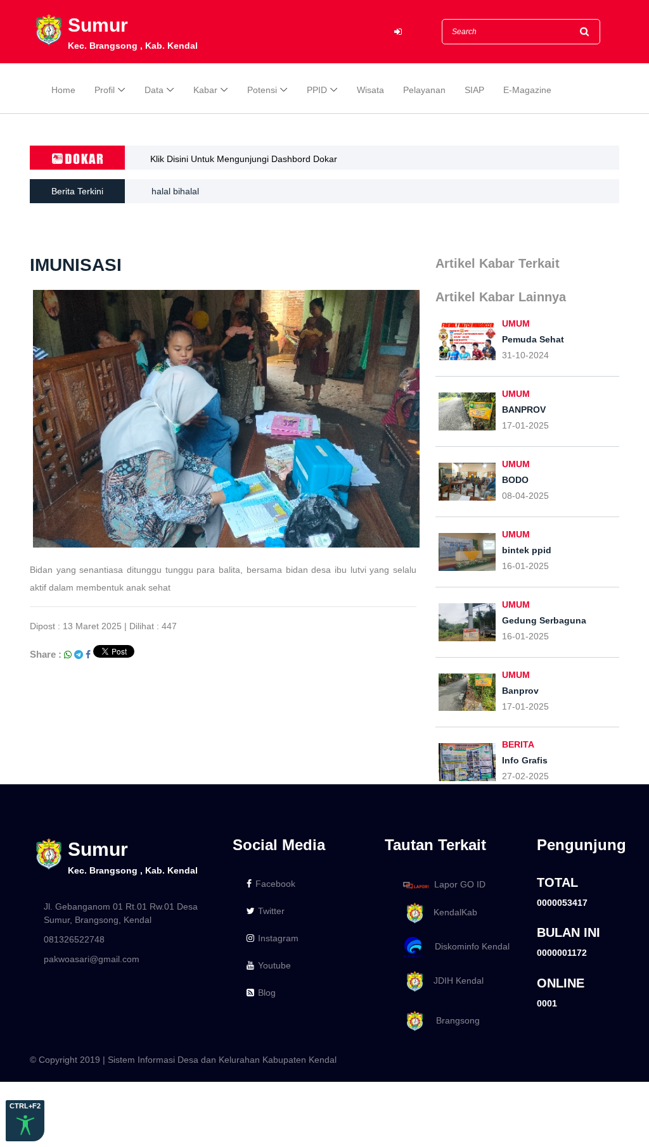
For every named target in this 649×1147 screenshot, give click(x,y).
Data (154, 90)
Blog (267, 992)
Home (63, 90)
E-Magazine (527, 90)
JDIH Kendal (455, 980)
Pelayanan (424, 90)
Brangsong (453, 1020)
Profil (104, 90)
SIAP (474, 90)
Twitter (271, 911)
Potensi (262, 90)
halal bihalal (175, 191)
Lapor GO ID (459, 884)
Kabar (205, 90)
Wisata (370, 90)
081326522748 (74, 939)
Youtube (274, 965)
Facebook (275, 884)
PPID (317, 90)
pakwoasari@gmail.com (91, 959)
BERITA (518, 744)
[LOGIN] (398, 32)
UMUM (516, 323)
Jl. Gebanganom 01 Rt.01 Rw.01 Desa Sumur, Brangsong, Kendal (121, 913)
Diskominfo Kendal (468, 946)
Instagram (278, 938)
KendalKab (451, 912)
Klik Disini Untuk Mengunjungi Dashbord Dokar (243, 159)
